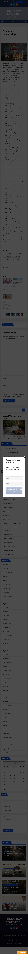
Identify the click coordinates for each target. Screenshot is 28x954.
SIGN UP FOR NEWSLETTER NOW (14, 490)
